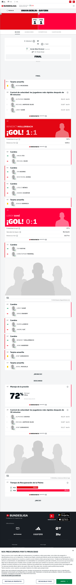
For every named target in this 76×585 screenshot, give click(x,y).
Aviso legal (43, 544)
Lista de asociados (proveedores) (10, 575)
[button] (74, 6)
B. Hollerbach (28, 41)
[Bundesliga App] (70, 1)
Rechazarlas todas (45, 581)
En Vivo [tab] (17, 32)
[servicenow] (17, 534)
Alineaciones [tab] (29, 32)
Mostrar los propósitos (13, 581)
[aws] (17, 528)
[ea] (58, 528)
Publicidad (14, 544)
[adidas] (38, 528)
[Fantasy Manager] (74, 1)
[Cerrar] (73, 550)
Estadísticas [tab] (43, 32)
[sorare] (38, 534)
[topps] (58, 534)
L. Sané (46, 44)
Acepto (63, 581)
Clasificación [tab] (56, 32)
